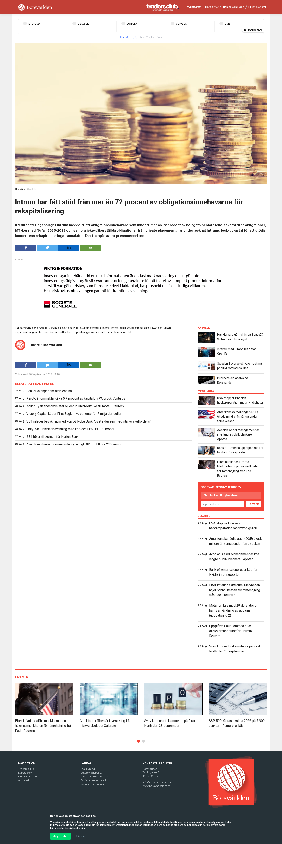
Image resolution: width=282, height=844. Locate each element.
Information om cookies (94, 776)
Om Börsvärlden (28, 776)
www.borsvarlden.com (156, 785)
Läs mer (80, 836)
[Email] (90, 248)
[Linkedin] (68, 248)
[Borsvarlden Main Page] (35, 7)
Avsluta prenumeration (94, 784)
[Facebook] (25, 248)
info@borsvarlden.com (157, 782)
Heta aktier (211, 6)
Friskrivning (87, 768)
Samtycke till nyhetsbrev (221, 495)
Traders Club (26, 768)
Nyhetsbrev (194, 6)
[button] (138, 741)
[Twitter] (47, 248)
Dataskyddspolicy (91, 772)
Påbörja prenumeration (94, 780)
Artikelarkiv (25, 780)
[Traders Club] (162, 7)
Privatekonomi (257, 6)
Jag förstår (60, 836)
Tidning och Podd (233, 6)
